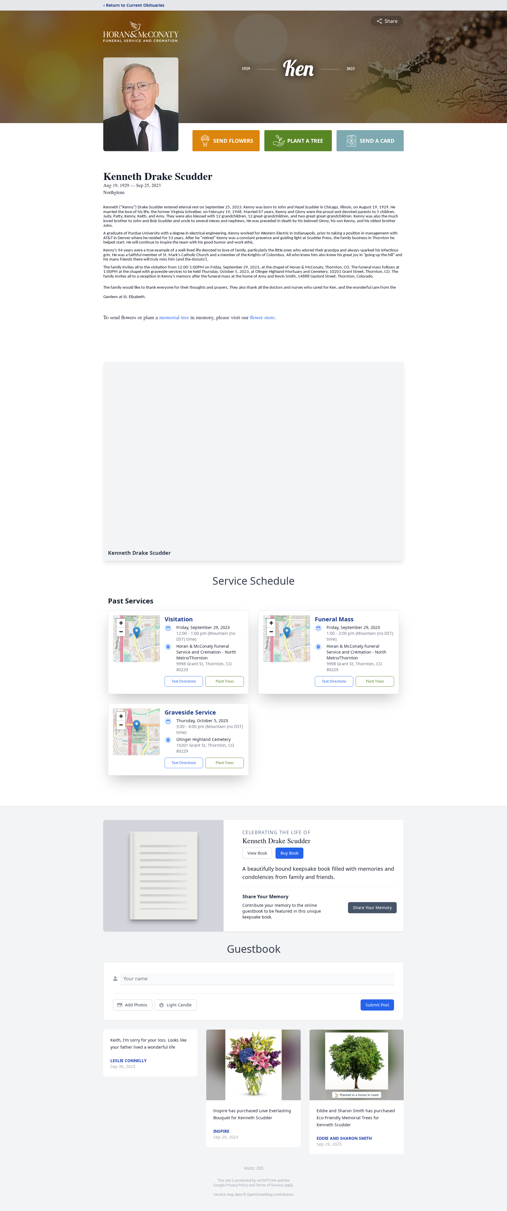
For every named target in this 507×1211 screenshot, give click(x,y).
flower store (262, 317)
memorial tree (174, 317)
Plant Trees (225, 681)
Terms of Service (269, 1185)
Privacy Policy (237, 1185)
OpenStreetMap (260, 1194)
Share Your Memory (372, 907)
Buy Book (289, 853)
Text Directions (184, 681)
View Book (257, 853)
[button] (136, 633)
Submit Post (377, 1005)
